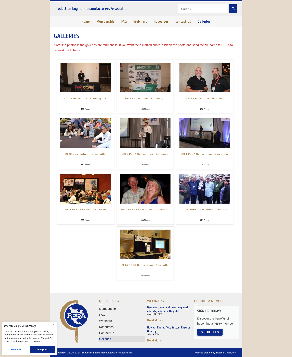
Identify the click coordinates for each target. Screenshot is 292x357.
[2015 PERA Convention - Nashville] (145, 258)
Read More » (155, 320)
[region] (29, 338)
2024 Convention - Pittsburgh (145, 98)
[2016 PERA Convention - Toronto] (204, 202)
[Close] (54, 324)
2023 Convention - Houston (205, 98)
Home (85, 21)
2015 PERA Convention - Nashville (145, 265)
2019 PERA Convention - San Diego (205, 154)
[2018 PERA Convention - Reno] (85, 202)
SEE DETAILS (210, 332)
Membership (105, 21)
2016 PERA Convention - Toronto (204, 209)
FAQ (124, 21)
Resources (161, 21)
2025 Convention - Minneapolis (85, 98)
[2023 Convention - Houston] (204, 91)
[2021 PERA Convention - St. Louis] (145, 147)
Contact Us (183, 21)
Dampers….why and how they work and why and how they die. (167, 309)
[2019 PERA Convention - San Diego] (204, 147)
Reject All (16, 349)
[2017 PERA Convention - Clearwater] (145, 202)
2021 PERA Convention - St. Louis (145, 154)
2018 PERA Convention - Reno (85, 209)
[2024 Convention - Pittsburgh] (145, 91)
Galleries (204, 21)
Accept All (42, 349)
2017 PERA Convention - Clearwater (145, 209)
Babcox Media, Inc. (226, 352)
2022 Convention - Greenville (85, 154)
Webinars (140, 21)
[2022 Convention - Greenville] (85, 147)
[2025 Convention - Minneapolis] (85, 91)
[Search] (233, 8)
